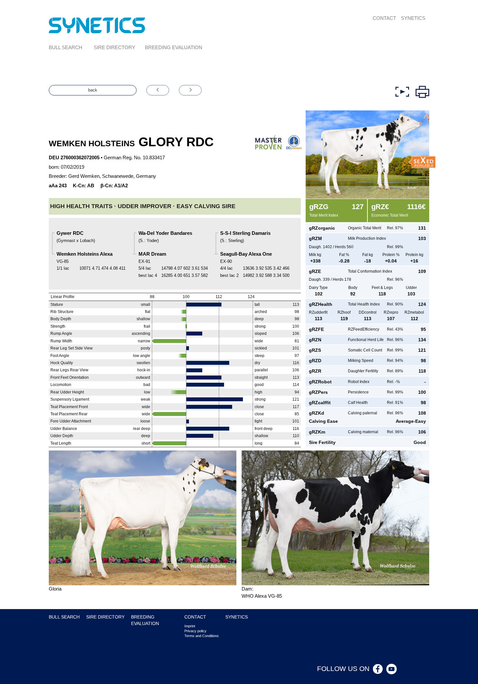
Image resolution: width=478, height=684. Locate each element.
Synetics (413, 18)
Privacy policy (195, 631)
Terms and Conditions (201, 636)
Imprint (189, 626)
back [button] (92, 90)
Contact (384, 18)
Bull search (65, 47)
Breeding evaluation (173, 47)
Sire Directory (114, 47)
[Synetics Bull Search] (97, 25)
